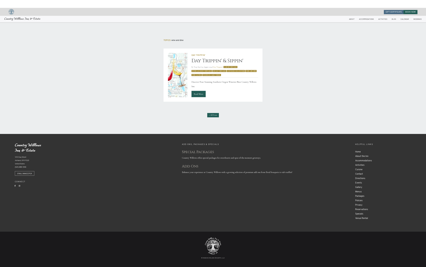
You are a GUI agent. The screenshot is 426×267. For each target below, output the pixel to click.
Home (358, 151)
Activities (359, 165)
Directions (360, 178)
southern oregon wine (235, 71)
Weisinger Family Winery (212, 75)
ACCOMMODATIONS (366, 19)
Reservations (361, 209)
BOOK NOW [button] (410, 12)
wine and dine (251, 71)
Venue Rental (361, 218)
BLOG (394, 19)
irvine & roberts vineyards (201, 71)
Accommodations (363, 160)
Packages (359, 196)
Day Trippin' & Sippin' (217, 60)
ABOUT (352, 19)
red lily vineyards (219, 71)
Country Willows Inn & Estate (22, 19)
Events (358, 182)
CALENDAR (404, 19)
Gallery (358, 187)
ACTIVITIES (382, 19)
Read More (198, 94)
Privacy (358, 205)
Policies (359, 200)
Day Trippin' (217, 67)
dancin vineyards (230, 67)
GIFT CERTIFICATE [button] (394, 12)
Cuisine (358, 169)
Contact (359, 174)
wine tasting (196, 75)
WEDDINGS (417, 19)
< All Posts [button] (213, 115)
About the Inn (361, 156)
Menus (358, 191)
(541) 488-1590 (20, 167)
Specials (359, 213)
